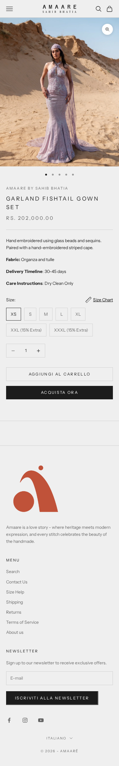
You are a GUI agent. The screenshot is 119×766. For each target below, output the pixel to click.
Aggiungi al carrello (60, 374)
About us (14, 632)
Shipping (14, 602)
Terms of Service (22, 622)
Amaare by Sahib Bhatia (37, 188)
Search (13, 571)
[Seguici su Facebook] (9, 720)
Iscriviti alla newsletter (52, 697)
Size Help (15, 592)
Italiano (56, 738)
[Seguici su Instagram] (25, 720)
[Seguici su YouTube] (41, 720)
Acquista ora (59, 392)
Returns (13, 612)
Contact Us (16, 582)
